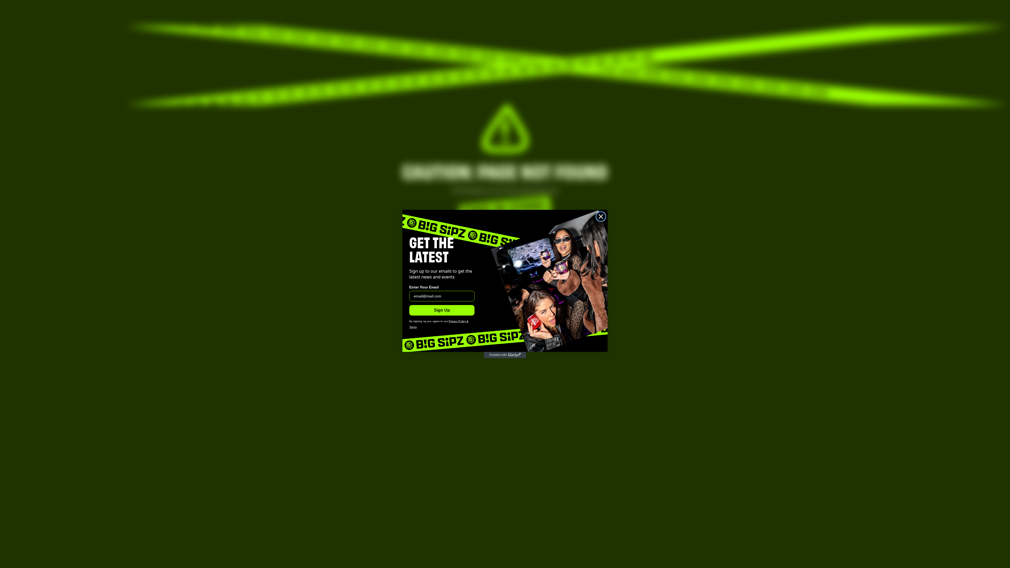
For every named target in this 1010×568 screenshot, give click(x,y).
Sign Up (442, 310)
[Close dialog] (600, 216)
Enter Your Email (424, 287)
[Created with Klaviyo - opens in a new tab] (505, 355)
